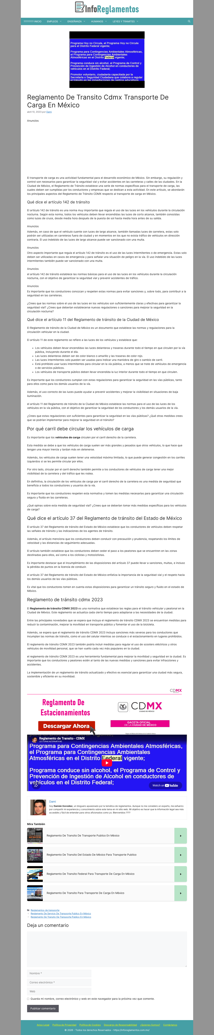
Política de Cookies (90, 1024)
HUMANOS (97, 21)
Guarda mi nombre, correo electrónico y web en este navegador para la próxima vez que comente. (93, 998)
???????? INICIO (32, 21)
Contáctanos (170, 1024)
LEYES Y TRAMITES (124, 21)
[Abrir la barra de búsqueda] (189, 21)
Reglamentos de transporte (45, 910)
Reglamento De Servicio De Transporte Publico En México (61, 913)
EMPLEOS (52, 21)
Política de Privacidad (64, 1024)
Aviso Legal (43, 1024)
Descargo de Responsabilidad (120, 1024)
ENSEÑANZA (75, 21)
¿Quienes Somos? (150, 1024)
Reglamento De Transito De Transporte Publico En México (61, 917)
